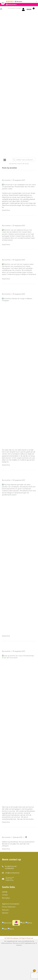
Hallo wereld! (11, 833)
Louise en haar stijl (15, 476)
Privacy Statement (8, 907)
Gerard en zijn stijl (14, 176)
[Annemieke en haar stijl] (19, 729)
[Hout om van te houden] (19, 235)
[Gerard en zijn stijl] (19, 186)
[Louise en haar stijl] (19, 558)
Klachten (5, 913)
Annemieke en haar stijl (18, 647)
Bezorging (6, 898)
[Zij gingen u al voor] (19, 269)
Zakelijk (4, 892)
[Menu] (5, 160)
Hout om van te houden (18, 221)
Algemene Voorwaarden (10, 904)
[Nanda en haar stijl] (19, 372)
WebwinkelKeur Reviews (10, 943)
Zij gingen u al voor (15, 256)
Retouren (5, 910)
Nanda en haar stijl (15, 290)
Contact (5, 895)
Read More (6, 210)
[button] (9, 867)
